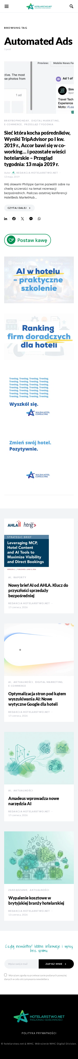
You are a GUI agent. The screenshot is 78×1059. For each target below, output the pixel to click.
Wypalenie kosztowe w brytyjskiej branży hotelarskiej (36, 900)
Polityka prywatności (39, 1033)
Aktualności (23, 682)
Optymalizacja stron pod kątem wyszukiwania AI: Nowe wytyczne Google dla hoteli (37, 699)
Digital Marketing (45, 120)
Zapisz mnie (54, 963)
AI (9, 577)
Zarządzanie (17, 890)
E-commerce (13, 124)
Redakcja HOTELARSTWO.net (37, 172)
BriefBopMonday (16, 120)
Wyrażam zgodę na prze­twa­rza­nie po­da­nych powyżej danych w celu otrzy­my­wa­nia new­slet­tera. (35, 977)
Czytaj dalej (17, 207)
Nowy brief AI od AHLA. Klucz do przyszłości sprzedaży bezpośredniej (38, 590)
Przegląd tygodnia (38, 124)
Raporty (20, 577)
